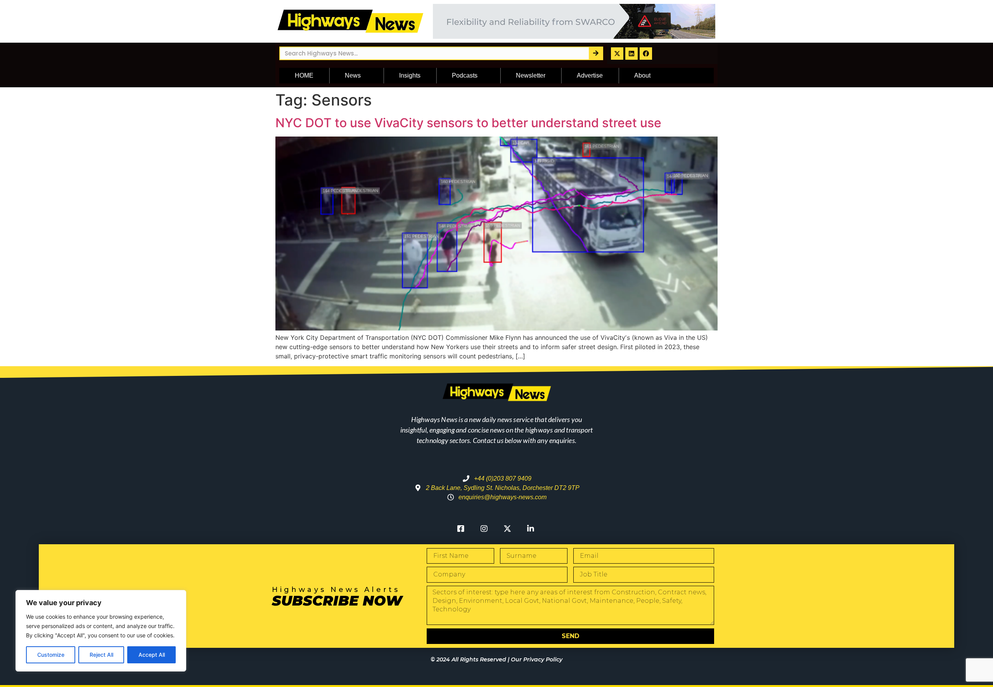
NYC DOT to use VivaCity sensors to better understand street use (468, 122)
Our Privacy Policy (536, 659)
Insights (409, 75)
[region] (101, 630)
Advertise (590, 75)
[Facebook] (646, 53)
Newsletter (530, 75)
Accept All (151, 654)
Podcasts (464, 75)
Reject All (101, 654)
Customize (50, 654)
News (353, 75)
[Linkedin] (631, 53)
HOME (304, 75)
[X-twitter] (617, 53)
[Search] (595, 53)
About (642, 75)
